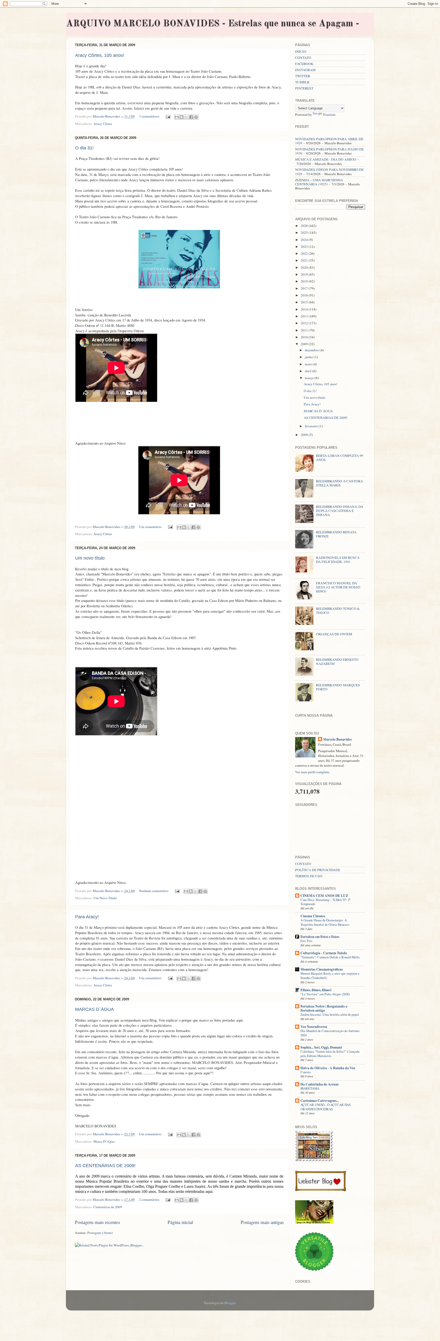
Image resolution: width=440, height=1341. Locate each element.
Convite (305, 1072)
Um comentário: (151, 526)
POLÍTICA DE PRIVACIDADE (317, 870)
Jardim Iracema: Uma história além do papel (329, 1014)
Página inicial (180, 1222)
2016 (305, 295)
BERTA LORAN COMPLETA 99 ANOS (339, 457)
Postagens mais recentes (97, 1222)
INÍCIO (300, 51)
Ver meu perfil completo (312, 772)
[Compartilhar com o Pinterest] (196, 117)
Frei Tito (306, 940)
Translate (329, 114)
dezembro (312, 350)
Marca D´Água (104, 1141)
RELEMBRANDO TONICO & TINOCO (338, 610)
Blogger (230, 1302)
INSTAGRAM (305, 70)
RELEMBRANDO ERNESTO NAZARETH (337, 661)
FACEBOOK (304, 63)
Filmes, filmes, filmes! (316, 989)
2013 (305, 316)
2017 (305, 288)
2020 (305, 267)
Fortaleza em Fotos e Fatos (319, 936)
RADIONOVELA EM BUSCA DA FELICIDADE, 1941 (338, 559)
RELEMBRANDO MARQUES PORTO (338, 687)
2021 (305, 260)
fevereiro (312, 426)
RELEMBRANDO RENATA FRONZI (336, 534)
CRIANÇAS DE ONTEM (334, 634)
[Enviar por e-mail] (176, 117)
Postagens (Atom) (100, 1232)
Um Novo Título (105, 898)
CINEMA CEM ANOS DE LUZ (324, 895)
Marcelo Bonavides (337, 739)
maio (309, 364)
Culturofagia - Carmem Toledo (323, 953)
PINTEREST (304, 88)
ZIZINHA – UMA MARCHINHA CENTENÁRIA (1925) (319, 182)
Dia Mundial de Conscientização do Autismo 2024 (329, 1032)
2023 (305, 246)
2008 (305, 434)
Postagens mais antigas (262, 1222)
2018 (305, 281)
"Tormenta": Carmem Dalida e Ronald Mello (330, 957)
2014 (305, 309)
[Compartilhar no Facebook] (191, 117)
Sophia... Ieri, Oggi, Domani (321, 1047)
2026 (305, 225)
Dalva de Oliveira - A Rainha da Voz (327, 1068)
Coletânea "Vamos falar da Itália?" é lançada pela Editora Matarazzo (330, 1053)
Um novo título (90, 558)
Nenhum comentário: (154, 890)
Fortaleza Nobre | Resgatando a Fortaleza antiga (323, 1008)
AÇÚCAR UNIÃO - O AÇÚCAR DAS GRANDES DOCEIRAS (325, 1106)
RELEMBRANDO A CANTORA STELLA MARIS (339, 483)
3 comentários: (150, 116)
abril (308, 371)
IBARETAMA (309, 1088)
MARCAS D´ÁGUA (94, 1009)
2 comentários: (150, 1199)
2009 (305, 344)
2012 (305, 323)
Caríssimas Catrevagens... (319, 1100)
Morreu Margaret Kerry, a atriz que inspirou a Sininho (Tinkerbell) (329, 975)
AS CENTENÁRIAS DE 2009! (105, 1165)
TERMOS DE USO (308, 876)
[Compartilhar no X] (186, 117)
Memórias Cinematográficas (321, 969)
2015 (305, 302)
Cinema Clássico (312, 916)
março (309, 378)
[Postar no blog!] (181, 117)
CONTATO (303, 57)
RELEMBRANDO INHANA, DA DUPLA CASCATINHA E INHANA (339, 510)
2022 (305, 253)
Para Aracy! (87, 916)
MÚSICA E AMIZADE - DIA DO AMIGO (325, 159)
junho (309, 357)
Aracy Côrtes (102, 123)
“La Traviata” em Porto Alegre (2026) (325, 994)
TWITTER (302, 76)
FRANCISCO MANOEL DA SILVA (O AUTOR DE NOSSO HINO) (338, 587)
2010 (305, 337)
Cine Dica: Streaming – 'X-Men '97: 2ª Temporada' (325, 901)
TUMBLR (302, 82)
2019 (305, 274)
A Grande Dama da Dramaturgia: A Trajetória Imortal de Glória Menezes (324, 922)
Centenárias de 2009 (107, 1207)
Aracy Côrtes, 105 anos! (99, 55)
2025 (305, 232)
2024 (305, 239)
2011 (305, 330)
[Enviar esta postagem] (167, 116)
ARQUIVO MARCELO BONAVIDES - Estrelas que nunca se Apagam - (212, 24)
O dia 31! (84, 147)
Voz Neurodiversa (313, 1026)
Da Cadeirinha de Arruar (319, 1084)
